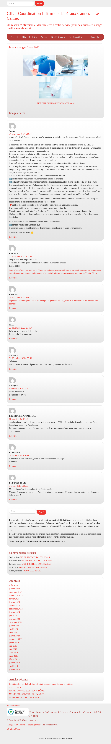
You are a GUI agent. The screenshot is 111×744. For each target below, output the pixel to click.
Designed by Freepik (16, 725)
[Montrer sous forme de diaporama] (55, 103)
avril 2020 (13, 629)
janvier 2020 (14, 636)
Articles (44, 37)
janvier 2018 (14, 669)
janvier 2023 (14, 619)
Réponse (13, 237)
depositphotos (34, 725)
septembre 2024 (16, 609)
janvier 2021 (14, 626)
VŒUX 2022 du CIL (32, 571)
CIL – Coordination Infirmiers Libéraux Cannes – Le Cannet (53, 16)
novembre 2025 (15, 595)
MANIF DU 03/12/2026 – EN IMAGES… (27, 694)
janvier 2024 (14, 612)
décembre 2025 (15, 592)
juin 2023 (13, 615)
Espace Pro (95, 37)
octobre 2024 (14, 605)
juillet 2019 (14, 642)
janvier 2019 (14, 663)
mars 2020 (13, 632)
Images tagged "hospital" (24, 47)
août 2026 (13, 585)
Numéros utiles (75, 37)
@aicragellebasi (67, 738)
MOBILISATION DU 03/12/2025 (35, 557)
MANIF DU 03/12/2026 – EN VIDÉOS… (27, 691)
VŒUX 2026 (15, 687)
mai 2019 (13, 649)
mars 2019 (13, 656)
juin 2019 (13, 646)
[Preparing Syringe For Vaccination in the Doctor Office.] (39, 65)
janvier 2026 (14, 588)
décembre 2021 (15, 622)
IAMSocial (42, 738)
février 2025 (14, 599)
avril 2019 (13, 652)
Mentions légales (14, 729)
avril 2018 (13, 666)
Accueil (14, 37)
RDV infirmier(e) (29, 37)
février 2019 (14, 659)
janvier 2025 (14, 602)
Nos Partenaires (58, 37)
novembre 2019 (15, 639)
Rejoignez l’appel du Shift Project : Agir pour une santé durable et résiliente (41, 684)
